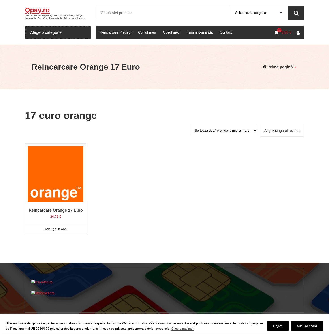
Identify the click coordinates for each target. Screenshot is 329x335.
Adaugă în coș (56, 229)
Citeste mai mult (182, 328)
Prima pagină (279, 67)
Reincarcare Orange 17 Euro (56, 210)
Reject (277, 326)
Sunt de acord (307, 326)
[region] (164, 324)
